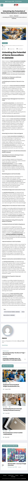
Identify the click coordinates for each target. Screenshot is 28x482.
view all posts (5, 345)
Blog (4, 449)
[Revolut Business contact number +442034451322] (14, 423)
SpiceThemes (23, 478)
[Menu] (2, 5)
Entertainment (10, 475)
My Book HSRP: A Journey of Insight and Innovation (13, 464)
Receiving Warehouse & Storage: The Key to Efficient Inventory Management (12, 409)
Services (8, 449)
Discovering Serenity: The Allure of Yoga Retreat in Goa (13, 353)
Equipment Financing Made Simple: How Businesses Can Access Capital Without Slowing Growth (12, 385)
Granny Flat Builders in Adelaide (14, 234)
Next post (5, 356)
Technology (13, 476)
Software (21, 475)
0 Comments (20, 48)
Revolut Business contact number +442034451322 (13, 433)
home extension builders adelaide (9, 45)
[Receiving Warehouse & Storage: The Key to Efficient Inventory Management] (14, 399)
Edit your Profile (20, 341)
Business (5, 43)
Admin (4, 48)
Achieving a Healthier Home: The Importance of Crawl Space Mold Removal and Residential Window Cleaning (12, 359)
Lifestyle (16, 475)
